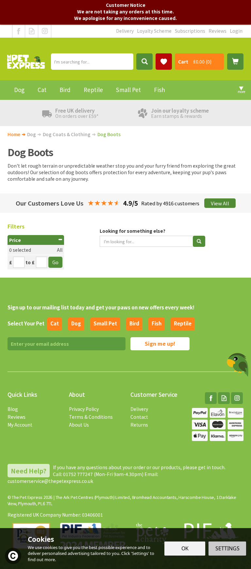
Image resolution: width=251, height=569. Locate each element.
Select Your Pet (26, 323)
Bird (134, 323)
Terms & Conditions (91, 416)
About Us (79, 424)
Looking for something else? (132, 231)
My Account (20, 424)
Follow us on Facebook (18, 31)
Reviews (16, 416)
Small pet (105, 323)
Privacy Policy (84, 409)
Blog (13, 409)
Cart (183, 61)
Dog (76, 323)
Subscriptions (190, 31)
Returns (139, 424)
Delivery (139, 409)
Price (15, 240)
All (59, 250)
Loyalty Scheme (154, 31)
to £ (30, 262)
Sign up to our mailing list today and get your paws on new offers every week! (101, 307)
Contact (139, 416)
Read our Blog (31, 31)
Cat (54, 323)
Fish (156, 323)
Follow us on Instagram (44, 31)
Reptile (183, 323)
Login (236, 31)
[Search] (144, 61)
